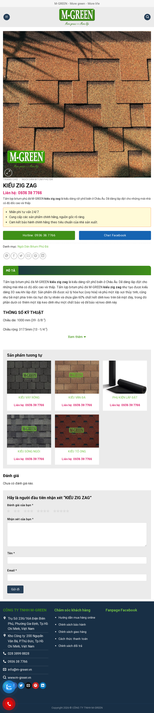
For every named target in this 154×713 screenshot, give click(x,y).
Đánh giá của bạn (20, 505)
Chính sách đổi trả (70, 646)
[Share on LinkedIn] (43, 256)
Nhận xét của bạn (20, 519)
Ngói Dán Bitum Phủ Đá (37, 179)
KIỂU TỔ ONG (77, 451)
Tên (11, 553)
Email (12, 570)
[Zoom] (8, 173)
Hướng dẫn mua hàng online (77, 617)
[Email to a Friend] (28, 256)
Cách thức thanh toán (73, 639)
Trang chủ (10, 179)
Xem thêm (75, 337)
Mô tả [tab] (10, 270)
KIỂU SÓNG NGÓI (29, 451)
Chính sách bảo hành (72, 624)
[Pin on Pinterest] (35, 256)
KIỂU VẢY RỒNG (29, 397)
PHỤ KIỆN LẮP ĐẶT (125, 397)
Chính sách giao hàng (72, 632)
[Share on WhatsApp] (6, 256)
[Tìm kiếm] (147, 17)
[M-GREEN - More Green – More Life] (77, 17)
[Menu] (6, 17)
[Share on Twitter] (21, 256)
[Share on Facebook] (14, 256)
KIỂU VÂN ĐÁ (77, 397)
